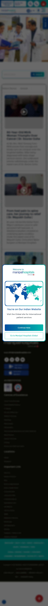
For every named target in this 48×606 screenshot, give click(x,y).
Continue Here (24, 328)
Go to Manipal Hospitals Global (24, 336)
